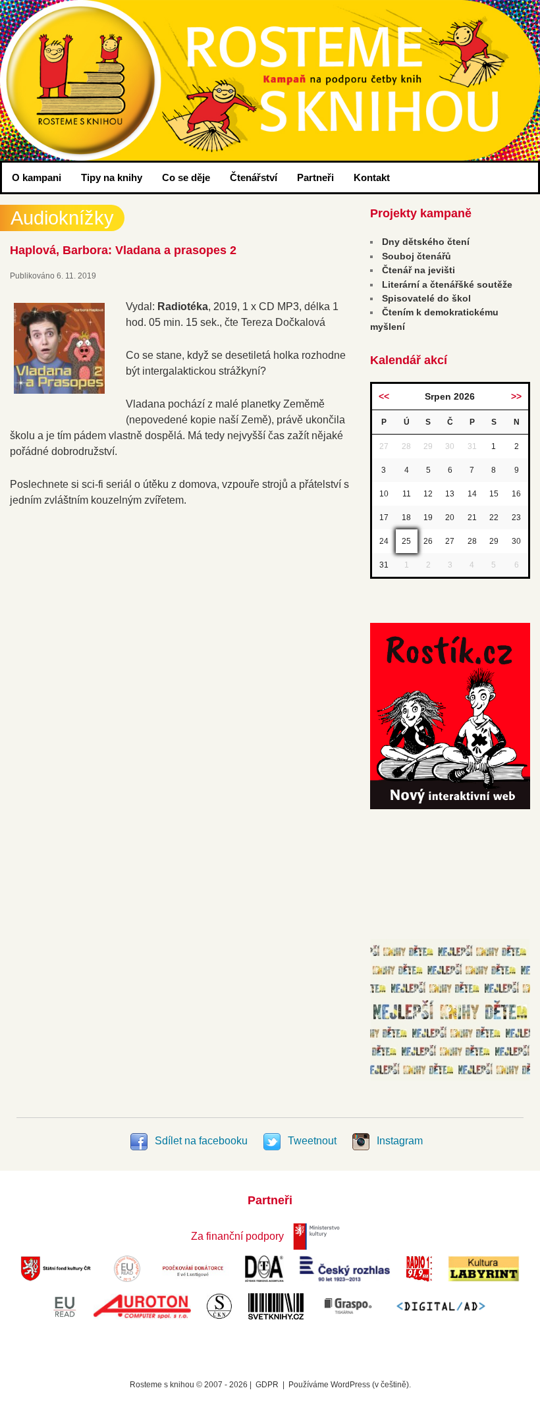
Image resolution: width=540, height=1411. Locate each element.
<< (384, 396)
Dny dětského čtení (426, 241)
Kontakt (372, 177)
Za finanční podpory (237, 1236)
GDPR (267, 1384)
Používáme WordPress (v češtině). (349, 1384)
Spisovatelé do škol (426, 298)
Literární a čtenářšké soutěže (447, 284)
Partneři (315, 177)
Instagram (398, 1140)
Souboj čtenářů (416, 256)
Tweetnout (312, 1140)
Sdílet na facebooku (201, 1140)
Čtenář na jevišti (418, 270)
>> (516, 396)
